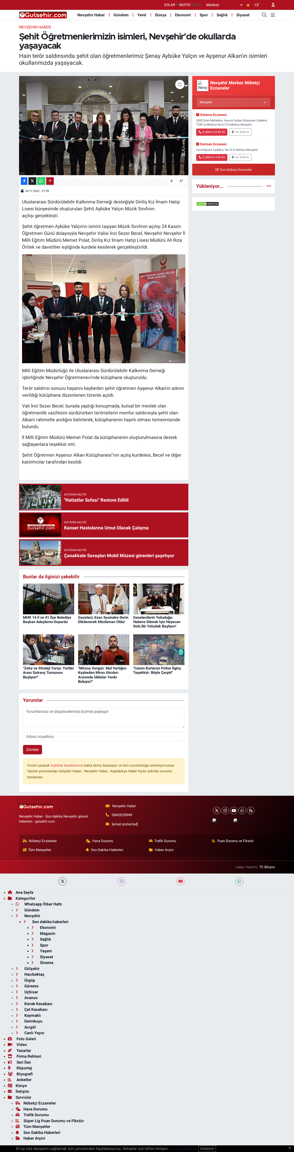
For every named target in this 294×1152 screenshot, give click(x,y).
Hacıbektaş (33, 974)
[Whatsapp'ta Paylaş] (41, 181)
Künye (21, 1085)
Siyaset (242, 15)
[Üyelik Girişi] (271, 5)
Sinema (46, 962)
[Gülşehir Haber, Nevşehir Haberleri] (43, 15)
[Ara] (264, 15)
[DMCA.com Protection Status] (207, 203)
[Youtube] (233, 810)
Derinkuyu (32, 1021)
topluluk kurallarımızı (67, 765)
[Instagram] (225, 810)
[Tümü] (269, 186)
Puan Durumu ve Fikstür (235, 841)
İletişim (22, 1091)
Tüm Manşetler (39, 850)
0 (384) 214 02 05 (214, 157)
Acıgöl (29, 1027)
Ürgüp (29, 980)
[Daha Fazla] (50, 181)
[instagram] (121, 881)
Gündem (121, 15)
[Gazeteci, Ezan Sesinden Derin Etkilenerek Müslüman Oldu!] (103, 598)
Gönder (32, 749)
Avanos (30, 997)
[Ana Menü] (273, 15)
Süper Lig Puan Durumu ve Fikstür (53, 1120)
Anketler (23, 1079)
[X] (216, 810)
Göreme (30, 986)
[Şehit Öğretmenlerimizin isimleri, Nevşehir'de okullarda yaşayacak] (103, 125)
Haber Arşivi (164, 850)
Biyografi (24, 1074)
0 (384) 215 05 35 (214, 132)
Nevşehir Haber (91, 15)
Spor (204, 15)
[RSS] (250, 810)
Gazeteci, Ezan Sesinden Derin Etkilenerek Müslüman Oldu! (103, 619)
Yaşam (45, 951)
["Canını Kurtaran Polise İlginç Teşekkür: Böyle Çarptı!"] (158, 649)
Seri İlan (23, 1062)
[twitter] (63, 881)
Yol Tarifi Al (242, 132)
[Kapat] (291, 1148)
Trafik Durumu (165, 841)
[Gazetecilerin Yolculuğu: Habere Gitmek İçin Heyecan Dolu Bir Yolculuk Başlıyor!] (158, 598)
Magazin (47, 933)
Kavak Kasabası (37, 1003)
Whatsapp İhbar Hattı (42, 904)
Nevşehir (31, 915)
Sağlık (222, 15)
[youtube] (180, 881)
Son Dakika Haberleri (107, 850)
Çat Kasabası (35, 1009)
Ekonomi (183, 15)
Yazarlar (23, 1050)
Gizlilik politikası (184, 1148)
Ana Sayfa (24, 892)
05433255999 (122, 815)
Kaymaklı (32, 1015)
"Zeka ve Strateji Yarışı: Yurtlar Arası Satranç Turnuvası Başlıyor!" (48, 672)
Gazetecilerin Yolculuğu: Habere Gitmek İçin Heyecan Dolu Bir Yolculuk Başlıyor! (157, 621)
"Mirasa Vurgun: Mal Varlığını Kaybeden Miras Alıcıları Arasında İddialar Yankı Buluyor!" (102, 675)
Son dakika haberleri (49, 921)
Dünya (160, 15)
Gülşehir (31, 968)
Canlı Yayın (33, 1033)
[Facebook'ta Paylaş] (24, 181)
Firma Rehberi (28, 1056)
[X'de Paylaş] (32, 181)
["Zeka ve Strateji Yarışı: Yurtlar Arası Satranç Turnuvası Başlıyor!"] (48, 649)
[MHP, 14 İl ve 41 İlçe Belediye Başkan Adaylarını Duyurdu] (48, 598)
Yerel (141, 15)
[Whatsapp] (242, 810)
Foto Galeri (26, 1039)
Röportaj (24, 1068)
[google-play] (244, 820)
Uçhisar (30, 992)
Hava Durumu (102, 841)
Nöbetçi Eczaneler (43, 841)
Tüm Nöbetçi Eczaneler (236, 170)
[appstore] (221, 820)
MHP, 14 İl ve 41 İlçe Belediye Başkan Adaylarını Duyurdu (47, 619)
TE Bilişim (267, 867)
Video (21, 1044)
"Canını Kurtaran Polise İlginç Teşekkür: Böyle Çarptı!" (157, 670)
